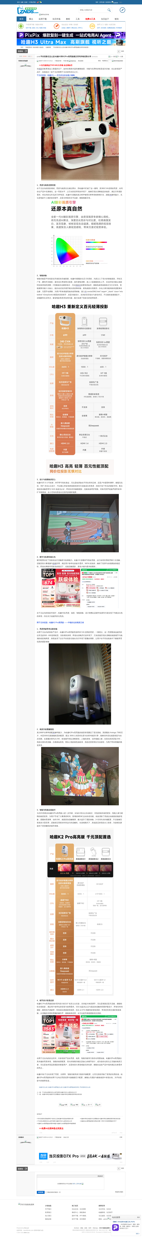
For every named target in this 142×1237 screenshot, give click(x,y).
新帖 (81, 1228)
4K (110, 195)
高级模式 (100, 1176)
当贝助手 (109, 1212)
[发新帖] (22, 51)
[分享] (38, 56)
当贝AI (108, 1209)
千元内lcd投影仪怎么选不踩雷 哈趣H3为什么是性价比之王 (59, 1092)
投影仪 (78, 285)
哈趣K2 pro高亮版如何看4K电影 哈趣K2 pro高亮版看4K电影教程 (57, 1123)
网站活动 (74, 28)
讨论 (37, 28)
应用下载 (43, 19)
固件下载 (75, 1216)
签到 (117, 19)
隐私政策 (48, 1219)
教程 (68, 19)
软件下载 (29, 28)
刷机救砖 (83, 1212)
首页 (18, 2)
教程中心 (75, 1212)
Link (46, 1176)
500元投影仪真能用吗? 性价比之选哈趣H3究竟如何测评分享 (55, 1118)
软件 (90, 1228)
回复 (41, 1133)
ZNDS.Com (26, 1232)
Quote (49, 1176)
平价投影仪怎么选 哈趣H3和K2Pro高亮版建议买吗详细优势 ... (71, 47)
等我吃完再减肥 (23, 61)
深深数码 (21, 1137)
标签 (86, 1228)
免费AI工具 (90, 19)
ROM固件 (119, 28)
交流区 (64, 28)
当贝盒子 (105, 19)
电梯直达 (105, 61)
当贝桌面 (102, 1216)
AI (85, 291)
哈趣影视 (102, 1212)
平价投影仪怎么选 (85, 1087)
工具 (78, 19)
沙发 (121, 1137)
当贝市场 (56, 19)
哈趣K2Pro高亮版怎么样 (55, 1087)
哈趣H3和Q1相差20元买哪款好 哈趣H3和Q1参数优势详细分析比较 (62, 1094)
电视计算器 (42, 28)
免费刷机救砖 (111, 28)
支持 (47, 1162)
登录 (97, 2)
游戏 (33, 28)
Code (52, 1176)
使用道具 (114, 1133)
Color (41, 1176)
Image (43, 1176)
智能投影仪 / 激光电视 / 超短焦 (34, 47)
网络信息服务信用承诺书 (79, 1230)
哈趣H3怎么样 (43, 1087)
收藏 (22, 2)
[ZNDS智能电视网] (28, 14)
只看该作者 (58, 61)
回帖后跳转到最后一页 (54, 1192)
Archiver (76, 1228)
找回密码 (108, 2)
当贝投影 (83, 1209)
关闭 (138, 1217)
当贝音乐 (109, 1216)
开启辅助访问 (94, 2)
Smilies (55, 1176)
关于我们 (48, 1209)
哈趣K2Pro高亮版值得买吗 (71, 1087)
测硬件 (69, 28)
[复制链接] (95, 56)
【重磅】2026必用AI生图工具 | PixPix (123, 1222)
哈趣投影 (48, 47)
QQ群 (26, 2)
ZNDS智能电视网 (17, 47)
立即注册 (102, 2)
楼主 (99, 61)
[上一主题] (112, 56)
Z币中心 (80, 28)
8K (54, 732)
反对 (54, 1162)
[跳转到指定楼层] (117, 61)
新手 (98, 28)
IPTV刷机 (83, 1216)
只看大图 (65, 61)
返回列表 (122, 51)
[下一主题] (119, 56)
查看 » (138, 1233)
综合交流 (75, 1209)
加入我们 (48, 1216)
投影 (40, 69)
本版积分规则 (119, 1192)
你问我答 (104, 28)
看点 (31, 19)
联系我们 (48, 1212)
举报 (121, 1133)
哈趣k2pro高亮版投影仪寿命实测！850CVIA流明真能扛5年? (98, 1121)
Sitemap (95, 1228)
